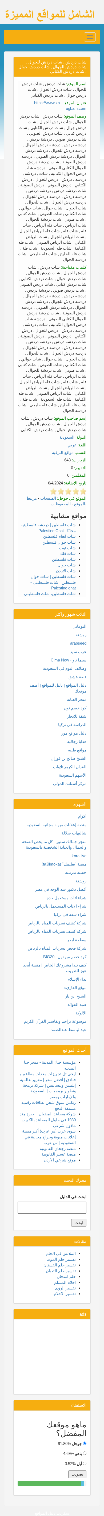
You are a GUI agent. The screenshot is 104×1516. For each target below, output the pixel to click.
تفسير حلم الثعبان (61, 1271)
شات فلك (67, 553)
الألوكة (80, 1013)
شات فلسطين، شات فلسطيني (50, 593)
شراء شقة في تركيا (70, 914)
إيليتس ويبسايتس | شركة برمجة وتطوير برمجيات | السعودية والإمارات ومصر (49, 1091)
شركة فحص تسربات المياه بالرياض (57, 948)
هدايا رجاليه (76, 741)
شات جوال (67, 565)
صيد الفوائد (76, 1004)
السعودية (66, 437)
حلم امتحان (66, 1276)
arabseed (78, 643)
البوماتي (79, 626)
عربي (72, 445)
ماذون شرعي (64, 1125)
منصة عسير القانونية (59, 1154)
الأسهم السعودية (72, 775)
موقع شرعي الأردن (60, 1160)
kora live (79, 855)
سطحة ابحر (76, 940)
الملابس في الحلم (61, 1253)
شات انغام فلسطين (59, 536)
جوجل (77, 1443)
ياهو (78, 1453)
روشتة (81, 635)
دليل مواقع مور (73, 733)
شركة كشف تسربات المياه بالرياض (56, 923)
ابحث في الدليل (73, 1196)
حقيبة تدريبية (75, 872)
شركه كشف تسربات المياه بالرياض (56, 931)
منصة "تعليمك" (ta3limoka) (64, 864)
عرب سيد (78, 651)
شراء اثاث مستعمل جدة (66, 898)
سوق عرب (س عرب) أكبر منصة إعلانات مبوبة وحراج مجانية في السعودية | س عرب (49, 1137)
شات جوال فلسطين (59, 542)
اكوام (82, 816)
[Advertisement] (52, 1356)
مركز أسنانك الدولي (69, 783)
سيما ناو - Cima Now (68, 660)
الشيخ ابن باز (75, 996)
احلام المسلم (65, 1282)
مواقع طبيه (77, 750)
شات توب (67, 548)
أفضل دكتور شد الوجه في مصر (60, 889)
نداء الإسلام (76, 979)
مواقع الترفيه (63, 452)
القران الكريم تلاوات (69, 767)
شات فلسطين (64, 559)
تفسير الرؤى (65, 1288)
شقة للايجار (76, 716)
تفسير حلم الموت (61, 1259)
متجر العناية (76, 699)
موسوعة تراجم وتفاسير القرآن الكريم (55, 1021)
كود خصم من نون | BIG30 (64, 956)
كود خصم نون (75, 708)
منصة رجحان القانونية (58, 1148)
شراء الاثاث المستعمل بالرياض (60, 906)
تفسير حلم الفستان (59, 1265)
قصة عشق (77, 677)
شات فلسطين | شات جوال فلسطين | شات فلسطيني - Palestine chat (53, 582)
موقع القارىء (75, 987)
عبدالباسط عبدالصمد (68, 1029)
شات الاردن (66, 571)
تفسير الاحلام (65, 1293)
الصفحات (48, 498)
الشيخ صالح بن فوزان (68, 758)
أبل (79, 1463)
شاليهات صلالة (74, 833)
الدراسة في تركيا (72, 724)
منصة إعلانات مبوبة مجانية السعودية (56, 824)
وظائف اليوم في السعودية (64, 668)
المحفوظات (61, 504)
